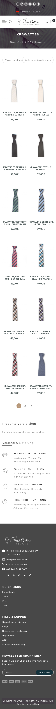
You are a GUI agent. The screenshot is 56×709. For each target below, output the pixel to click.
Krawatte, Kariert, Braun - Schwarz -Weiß (15, 332)
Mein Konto (8, 592)
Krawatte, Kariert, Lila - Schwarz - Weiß (41, 332)
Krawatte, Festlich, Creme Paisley (41, 113)
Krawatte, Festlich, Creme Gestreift (14, 113)
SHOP (27, 42)
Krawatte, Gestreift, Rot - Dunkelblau (14, 278)
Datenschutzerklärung (14, 631)
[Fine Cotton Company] (28, 21)
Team (5, 596)
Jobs (4, 605)
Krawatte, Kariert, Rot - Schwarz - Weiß (15, 387)
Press (5, 601)
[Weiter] (37, 405)
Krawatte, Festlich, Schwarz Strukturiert (41, 168)
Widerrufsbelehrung (13, 644)
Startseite (15, 42)
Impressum (8, 635)
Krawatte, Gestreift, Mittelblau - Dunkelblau (41, 223)
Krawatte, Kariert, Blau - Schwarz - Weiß (41, 278)
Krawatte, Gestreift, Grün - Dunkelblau (14, 223)
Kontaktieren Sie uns (14, 622)
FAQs (5, 626)
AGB (4, 640)
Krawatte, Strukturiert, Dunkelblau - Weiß (41, 387)
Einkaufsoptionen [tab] (14, 60)
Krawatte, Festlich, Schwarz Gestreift (14, 168)
